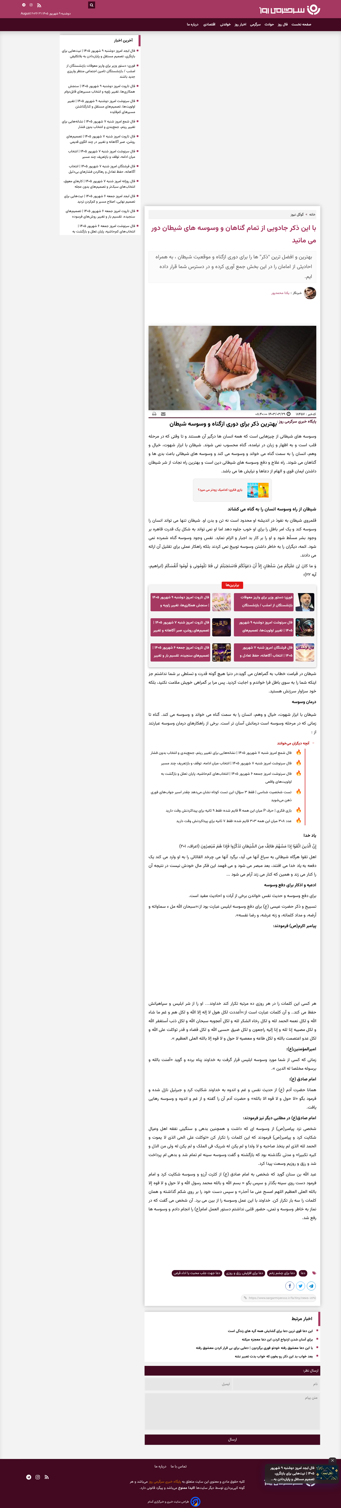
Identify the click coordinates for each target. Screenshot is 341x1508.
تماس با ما (179, 1466)
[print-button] (154, 414)
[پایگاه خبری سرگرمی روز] (289, 9)
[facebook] (290, 1287)
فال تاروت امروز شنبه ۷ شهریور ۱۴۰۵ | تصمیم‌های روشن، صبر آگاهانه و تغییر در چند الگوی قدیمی (181, 628)
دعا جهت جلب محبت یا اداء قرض (197, 1273)
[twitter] (301, 1287)
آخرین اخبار (123, 41)
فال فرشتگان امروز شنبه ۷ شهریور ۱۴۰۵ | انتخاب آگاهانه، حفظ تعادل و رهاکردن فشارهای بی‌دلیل (266, 653)
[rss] (39, 6)
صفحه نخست (301, 24)
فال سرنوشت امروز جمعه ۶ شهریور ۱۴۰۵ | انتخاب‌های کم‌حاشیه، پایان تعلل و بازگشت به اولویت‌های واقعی (226, 778)
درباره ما (193, 24)
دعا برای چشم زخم (282, 1273)
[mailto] (162, 414)
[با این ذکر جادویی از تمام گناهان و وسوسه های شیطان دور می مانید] (311, 1287)
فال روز (283, 24)
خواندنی (225, 24)
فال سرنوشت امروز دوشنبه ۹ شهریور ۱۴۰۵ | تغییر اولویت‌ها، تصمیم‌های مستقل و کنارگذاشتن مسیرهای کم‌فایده (266, 628)
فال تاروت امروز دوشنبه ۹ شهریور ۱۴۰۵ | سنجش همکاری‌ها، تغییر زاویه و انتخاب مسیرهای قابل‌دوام (180, 603)
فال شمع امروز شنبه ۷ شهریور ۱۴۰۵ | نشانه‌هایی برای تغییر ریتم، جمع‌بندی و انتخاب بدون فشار (221, 753)
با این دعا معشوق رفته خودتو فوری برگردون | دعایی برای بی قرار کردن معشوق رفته (254, 1348)
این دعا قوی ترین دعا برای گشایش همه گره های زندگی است (270, 1331)
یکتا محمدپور (280, 293)
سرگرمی (255, 24)
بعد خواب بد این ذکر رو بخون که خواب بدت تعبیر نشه (274, 1356)
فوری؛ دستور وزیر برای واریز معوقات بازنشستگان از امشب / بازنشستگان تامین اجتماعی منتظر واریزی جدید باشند (267, 603)
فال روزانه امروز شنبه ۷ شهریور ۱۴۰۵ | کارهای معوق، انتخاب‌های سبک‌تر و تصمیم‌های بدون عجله (99, 184)
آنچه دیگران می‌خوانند (293, 743)
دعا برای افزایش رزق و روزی (244, 1273)
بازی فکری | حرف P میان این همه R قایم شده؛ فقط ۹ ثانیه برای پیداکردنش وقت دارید (229, 811)
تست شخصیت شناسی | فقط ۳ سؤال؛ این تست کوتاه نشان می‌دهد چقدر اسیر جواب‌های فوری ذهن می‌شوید (221, 796)
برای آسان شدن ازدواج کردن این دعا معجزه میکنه (277, 1339)
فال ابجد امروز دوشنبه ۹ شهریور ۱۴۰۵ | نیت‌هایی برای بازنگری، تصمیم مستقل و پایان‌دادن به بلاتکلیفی (292, 1473)
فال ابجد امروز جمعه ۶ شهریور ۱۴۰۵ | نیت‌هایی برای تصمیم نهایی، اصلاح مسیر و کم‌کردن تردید (99, 199)
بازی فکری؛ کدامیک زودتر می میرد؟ (220, 490)
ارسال (232, 1440)
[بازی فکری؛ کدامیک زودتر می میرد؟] (256, 490)
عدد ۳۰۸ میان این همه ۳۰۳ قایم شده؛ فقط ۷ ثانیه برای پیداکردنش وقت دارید (234, 821)
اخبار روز (240, 24)
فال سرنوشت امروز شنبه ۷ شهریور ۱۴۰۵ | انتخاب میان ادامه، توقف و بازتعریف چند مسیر (226, 763)
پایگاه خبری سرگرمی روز (297, 422)
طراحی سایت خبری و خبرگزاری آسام (168, 1502)
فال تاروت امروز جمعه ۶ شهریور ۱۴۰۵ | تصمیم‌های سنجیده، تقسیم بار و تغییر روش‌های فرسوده (181, 653)
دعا (303, 1273)
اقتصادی (209, 24)
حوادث (269, 24)
